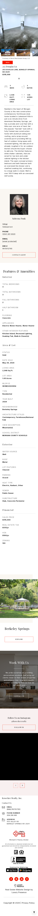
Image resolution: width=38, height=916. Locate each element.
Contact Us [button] (19, 696)
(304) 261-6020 (8, 234)
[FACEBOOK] (11, 879)
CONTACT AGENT (19, 255)
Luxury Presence (19, 892)
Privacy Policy (28, 903)
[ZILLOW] (22, 879)
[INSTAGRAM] (27, 879)
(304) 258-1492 (12, 815)
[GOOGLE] (16, 879)
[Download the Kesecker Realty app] (12, 870)
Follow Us (19, 727)
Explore (19, 639)
